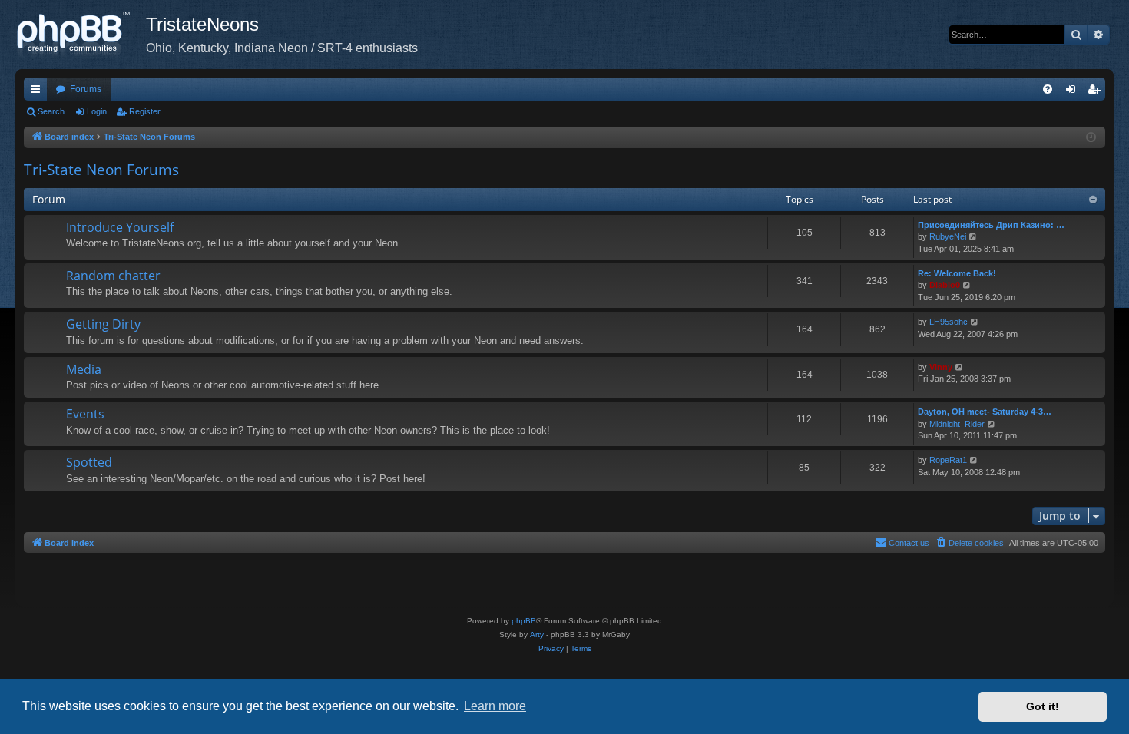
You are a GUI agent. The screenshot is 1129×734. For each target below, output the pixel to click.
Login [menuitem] (1073, 92)
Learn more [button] (495, 706)
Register (145, 111)
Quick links (38, 92)
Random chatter (113, 275)
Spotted (89, 462)
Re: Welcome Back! (957, 273)
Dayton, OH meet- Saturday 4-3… (984, 411)
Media (83, 369)
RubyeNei (947, 236)
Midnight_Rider (957, 423)
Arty (537, 634)
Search (51, 111)
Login (97, 111)
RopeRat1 (948, 460)
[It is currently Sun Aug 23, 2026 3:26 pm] (1091, 138)
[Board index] (80, 34)
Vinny (940, 367)
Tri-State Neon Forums (101, 170)
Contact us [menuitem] (909, 542)
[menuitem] (1047, 89)
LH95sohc (948, 321)
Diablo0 (944, 284)
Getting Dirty (103, 324)
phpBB (524, 621)
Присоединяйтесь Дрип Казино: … (991, 225)
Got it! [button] (1042, 706)
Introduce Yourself (120, 227)
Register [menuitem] (1096, 92)
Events (85, 413)
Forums (85, 89)
